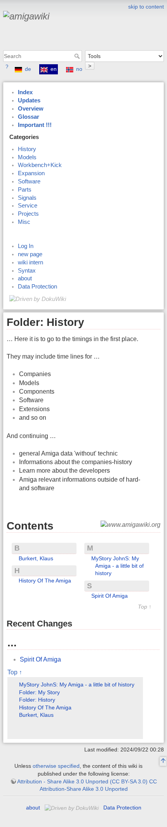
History (27, 149)
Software (29, 181)
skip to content (146, 7)
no (79, 69)
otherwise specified (56, 766)
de (28, 69)
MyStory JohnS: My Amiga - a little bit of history (117, 566)
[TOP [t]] (163, 761)
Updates (29, 100)
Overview (30, 109)
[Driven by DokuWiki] (37, 299)
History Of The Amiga (45, 580)
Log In (25, 246)
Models (27, 157)
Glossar (28, 117)
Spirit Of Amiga (109, 596)
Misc (24, 222)
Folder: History (37, 700)
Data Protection (37, 286)
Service (27, 205)
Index (25, 92)
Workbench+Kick (40, 165)
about (25, 278)
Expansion (31, 173)
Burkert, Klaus (36, 558)
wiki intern (30, 262)
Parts (24, 190)
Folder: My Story (39, 692)
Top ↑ (144, 607)
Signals (27, 198)
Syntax (27, 270)
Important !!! (35, 125)
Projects (28, 214)
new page (30, 254)
